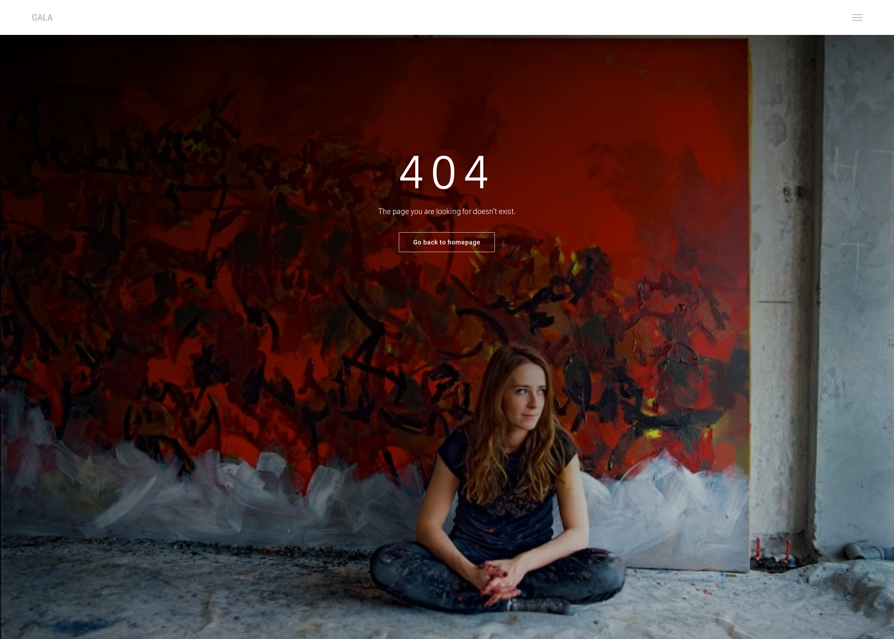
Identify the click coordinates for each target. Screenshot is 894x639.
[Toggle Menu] (857, 17)
